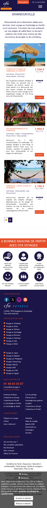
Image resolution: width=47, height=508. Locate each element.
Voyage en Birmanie (13, 335)
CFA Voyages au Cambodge (21, 311)
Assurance (27, 464)
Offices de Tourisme (11, 453)
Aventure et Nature (10, 394)
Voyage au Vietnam (13, 329)
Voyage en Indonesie (13, 338)
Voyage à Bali (11, 367)
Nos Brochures (9, 447)
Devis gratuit (23, 2)
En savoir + (39, 97)
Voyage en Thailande (13, 323)
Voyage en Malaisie (13, 356)
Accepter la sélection (23, 498)
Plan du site (28, 468)
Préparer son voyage (11, 418)
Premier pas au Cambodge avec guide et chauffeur (34, 400)
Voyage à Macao (12, 364)
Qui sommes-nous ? (11, 442)
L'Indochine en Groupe (11, 397)
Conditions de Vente (14, 464)
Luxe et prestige (31, 394)
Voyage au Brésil (12, 344)
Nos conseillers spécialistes (13, 445)
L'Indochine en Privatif (11, 400)
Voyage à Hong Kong (13, 361)
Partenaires (18, 468)
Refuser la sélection (23, 503)
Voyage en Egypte (12, 373)
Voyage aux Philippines (14, 358)
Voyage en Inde (11, 341)
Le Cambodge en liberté (12, 406)
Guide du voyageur (34, 466)
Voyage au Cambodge (13, 332)
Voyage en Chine (12, 326)
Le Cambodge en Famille (12, 403)
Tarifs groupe (21, 466)
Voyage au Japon (12, 353)
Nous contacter (9, 450)
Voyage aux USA (12, 370)
